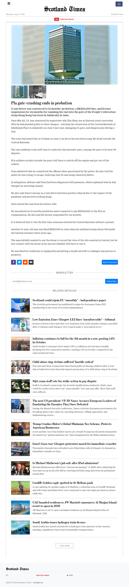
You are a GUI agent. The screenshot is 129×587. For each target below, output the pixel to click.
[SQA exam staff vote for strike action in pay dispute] (20, 386)
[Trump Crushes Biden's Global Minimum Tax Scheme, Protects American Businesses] (20, 429)
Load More (64, 546)
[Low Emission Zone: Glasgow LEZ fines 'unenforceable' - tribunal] (20, 324)
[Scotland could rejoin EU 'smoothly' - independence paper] (20, 305)
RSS (71, 575)
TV (56, 19)
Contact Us (38, 582)
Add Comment (110, 262)
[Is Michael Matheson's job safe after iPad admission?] (20, 468)
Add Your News (67, 19)
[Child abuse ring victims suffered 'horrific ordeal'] (20, 367)
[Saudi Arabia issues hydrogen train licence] (20, 527)
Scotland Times (64, 9)
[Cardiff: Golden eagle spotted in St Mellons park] (20, 487)
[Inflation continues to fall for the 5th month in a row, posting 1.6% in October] (20, 343)
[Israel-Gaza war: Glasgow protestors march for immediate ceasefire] (20, 449)
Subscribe (111, 281)
